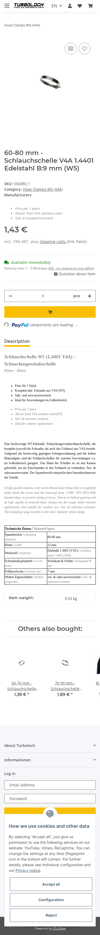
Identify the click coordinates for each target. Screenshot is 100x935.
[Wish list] (80, 6)
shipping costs (53, 241)
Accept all (51, 884)
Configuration (51, 899)
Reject (51, 915)
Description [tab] (17, 341)
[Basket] (90, 6)
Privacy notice (27, 870)
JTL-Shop (59, 928)
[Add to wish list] (84, 48)
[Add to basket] (50, 312)
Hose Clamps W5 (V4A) (43, 189)
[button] (70, 6)
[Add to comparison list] (71, 48)
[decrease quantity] (10, 296)
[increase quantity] (89, 296)
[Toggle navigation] (7, 3)
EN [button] (54, 6)
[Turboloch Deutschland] (29, 6)
